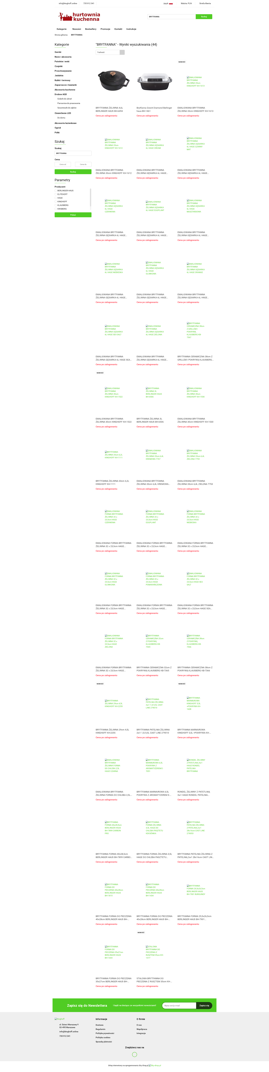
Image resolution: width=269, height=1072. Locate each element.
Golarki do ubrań (64, 99)
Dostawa (99, 1025)
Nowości (76, 29)
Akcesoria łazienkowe (65, 123)
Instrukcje (131, 29)
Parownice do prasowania (68, 103)
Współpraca (142, 1029)
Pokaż (73, 215)
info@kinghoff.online (68, 1031)
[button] (101, 1019)
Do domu (61, 118)
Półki (57, 132)
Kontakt (118, 29)
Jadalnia (59, 75)
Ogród (58, 128)
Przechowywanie (63, 71)
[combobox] (110, 52)
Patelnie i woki (62, 61)
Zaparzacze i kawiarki (66, 85)
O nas (139, 1025)
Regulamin (100, 1029)
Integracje (141, 1033)
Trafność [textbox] (101, 52)
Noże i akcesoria (63, 57)
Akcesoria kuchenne (65, 89)
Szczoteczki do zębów (66, 108)
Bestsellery (90, 29)
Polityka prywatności (105, 1033)
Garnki (58, 52)
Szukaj (73, 172)
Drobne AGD (61, 94)
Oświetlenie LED (63, 113)
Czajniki (59, 66)
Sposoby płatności (104, 1042)
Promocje (105, 29)
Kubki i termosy (63, 80)
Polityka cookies (103, 1037)
